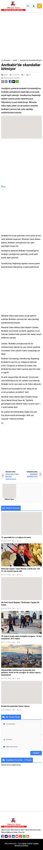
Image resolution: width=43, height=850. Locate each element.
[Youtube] (17, 836)
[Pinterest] (20, 836)
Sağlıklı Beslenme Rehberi (26, 844)
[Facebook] (2, 836)
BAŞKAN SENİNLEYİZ (32, 475)
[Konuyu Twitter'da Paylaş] (13, 81)
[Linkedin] (13, 836)
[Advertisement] (21, 36)
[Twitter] (6, 836)
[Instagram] (9, 836)
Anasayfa (7, 60)
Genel (15, 60)
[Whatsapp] (24, 836)
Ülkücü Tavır (9, 499)
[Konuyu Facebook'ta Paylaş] (10, 81)
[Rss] (27, 836)
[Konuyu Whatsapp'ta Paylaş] (17, 81)
